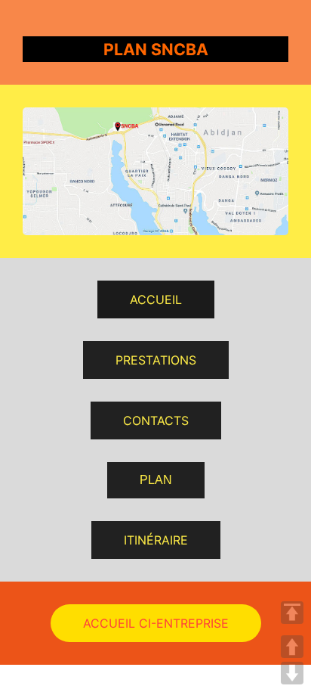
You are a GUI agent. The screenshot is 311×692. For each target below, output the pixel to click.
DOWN (292, 673)
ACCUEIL (156, 299)
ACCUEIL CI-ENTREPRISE (156, 623)
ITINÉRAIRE (156, 540)
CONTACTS (156, 420)
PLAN (156, 479)
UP (292, 646)
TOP (292, 612)
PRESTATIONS (155, 360)
